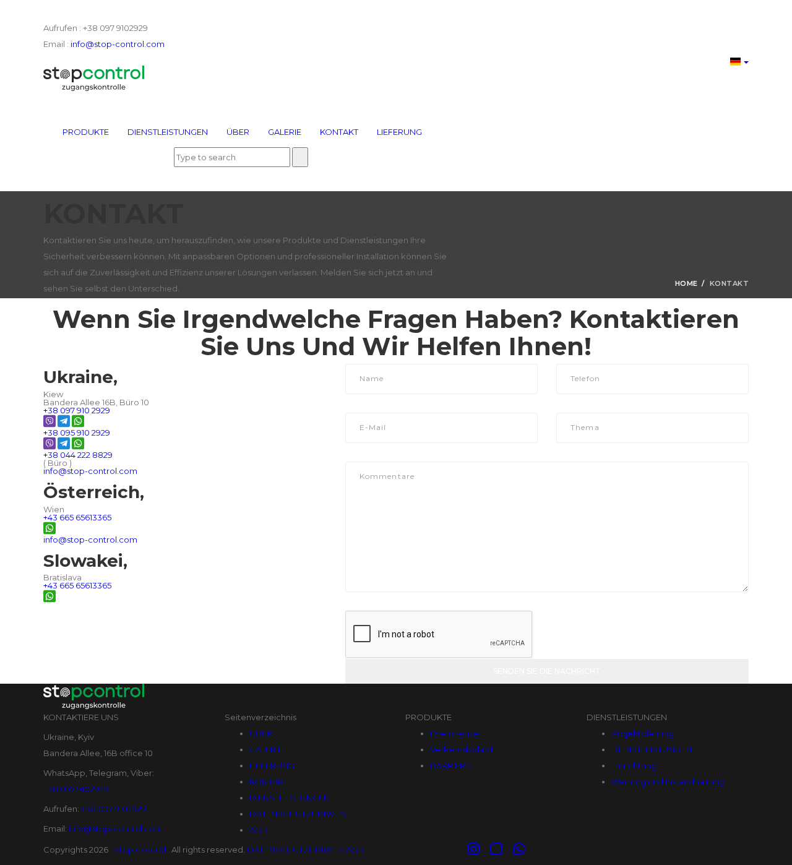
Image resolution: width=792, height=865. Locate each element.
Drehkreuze (454, 733)
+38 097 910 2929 (76, 410)
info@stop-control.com (117, 44)
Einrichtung (633, 765)
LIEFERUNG (399, 132)
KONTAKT (339, 132)
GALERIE (284, 132)
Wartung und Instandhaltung (668, 781)
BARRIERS (450, 765)
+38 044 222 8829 (78, 455)
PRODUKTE (85, 132)
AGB (258, 830)
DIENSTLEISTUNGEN (167, 132)
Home (686, 283)
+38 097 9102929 (75, 789)
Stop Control (140, 849)
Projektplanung (642, 733)
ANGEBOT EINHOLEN (112, 103)
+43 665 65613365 (77, 517)
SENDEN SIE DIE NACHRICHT (547, 671)
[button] (739, 60)
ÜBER (237, 132)
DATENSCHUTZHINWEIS (297, 814)
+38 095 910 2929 (76, 432)
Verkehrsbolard (461, 749)
